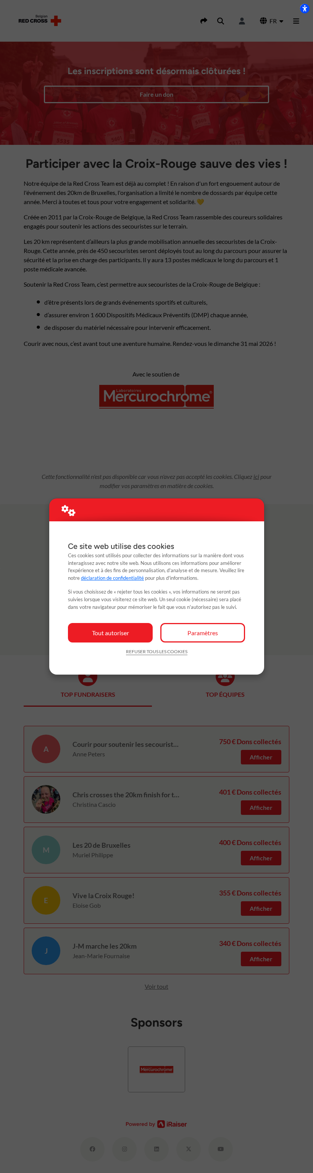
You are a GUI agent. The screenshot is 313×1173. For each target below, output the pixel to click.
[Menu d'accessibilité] (304, 8)
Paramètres (202, 632)
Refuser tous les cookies (156, 651)
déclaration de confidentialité (112, 578)
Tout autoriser (110, 632)
